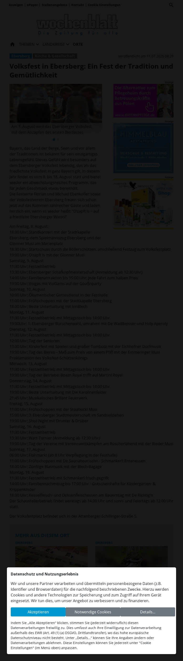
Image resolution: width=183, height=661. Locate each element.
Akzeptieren (38, 612)
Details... (147, 612)
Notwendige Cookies (93, 612)
